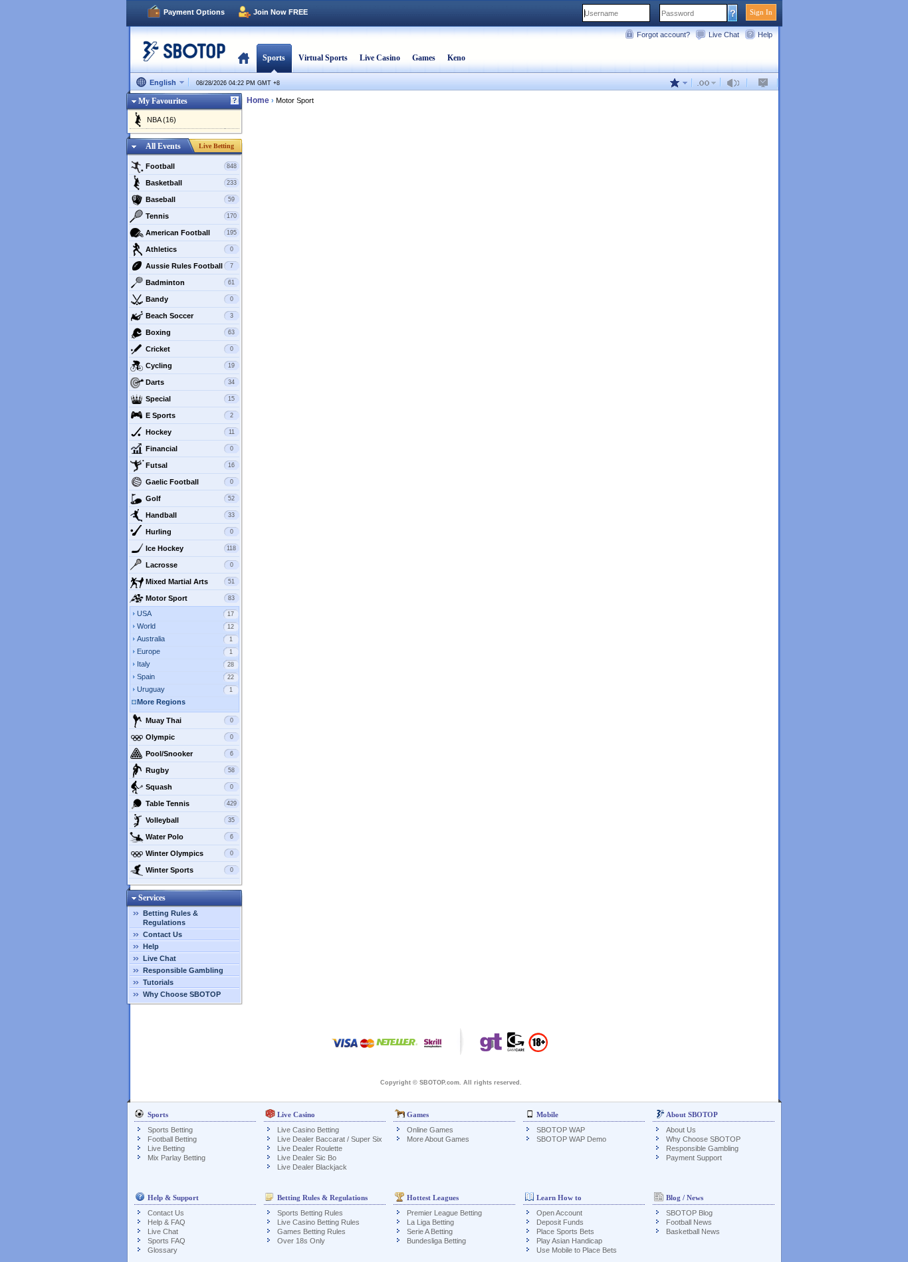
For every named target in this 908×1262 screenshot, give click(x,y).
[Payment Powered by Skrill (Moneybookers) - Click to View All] (432, 1050)
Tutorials (158, 982)
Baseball (190, 199)
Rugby (190, 770)
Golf (190, 498)
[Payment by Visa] (345, 1050)
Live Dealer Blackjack (312, 1167)
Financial (189, 449)
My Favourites (162, 101)
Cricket (189, 349)
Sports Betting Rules (310, 1213)
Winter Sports (189, 870)
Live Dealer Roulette (309, 1148)
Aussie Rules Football (189, 266)
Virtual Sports (323, 57)
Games (423, 57)
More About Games (438, 1139)
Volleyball (190, 820)
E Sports (189, 415)
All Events (163, 146)
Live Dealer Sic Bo (306, 1158)
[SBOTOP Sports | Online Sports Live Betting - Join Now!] (180, 56)
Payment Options (194, 12)
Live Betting (216, 146)
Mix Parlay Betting (176, 1158)
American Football (191, 233)
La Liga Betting (430, 1222)
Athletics (189, 249)
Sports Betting (170, 1130)
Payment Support (694, 1158)
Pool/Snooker (189, 754)
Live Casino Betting (308, 1130)
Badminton (190, 282)
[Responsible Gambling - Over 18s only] (538, 1047)
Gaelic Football (189, 482)
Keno (456, 57)
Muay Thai (189, 720)
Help (765, 35)
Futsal (190, 465)
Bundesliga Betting (436, 1241)
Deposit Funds (560, 1222)
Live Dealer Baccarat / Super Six (329, 1139)
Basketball (191, 183)
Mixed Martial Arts (190, 581)
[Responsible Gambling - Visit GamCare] (515, 1045)
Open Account (559, 1213)
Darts (190, 382)
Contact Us (162, 934)
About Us (681, 1130)
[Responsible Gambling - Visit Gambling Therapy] (491, 1045)
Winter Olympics (189, 853)
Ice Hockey (191, 548)
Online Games (430, 1130)
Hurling (189, 532)
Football (191, 166)
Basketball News (693, 1231)
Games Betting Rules (311, 1231)
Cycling (190, 365)
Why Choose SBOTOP (182, 994)
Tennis (191, 216)
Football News (689, 1222)
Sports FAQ (166, 1241)
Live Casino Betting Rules (318, 1222)
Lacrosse (189, 565)
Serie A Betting (430, 1231)
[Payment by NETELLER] (396, 1050)
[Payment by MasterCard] (367, 1050)
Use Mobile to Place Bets (576, 1250)
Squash (189, 787)
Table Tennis (191, 803)
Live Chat (724, 35)
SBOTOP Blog (689, 1213)
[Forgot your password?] (733, 12)
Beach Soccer (189, 316)
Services (152, 897)
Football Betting (172, 1139)
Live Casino (380, 57)
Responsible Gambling (183, 970)
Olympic (189, 737)
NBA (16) (161, 120)
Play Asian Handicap (569, 1241)
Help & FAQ (166, 1222)
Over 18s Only (301, 1241)
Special (190, 399)
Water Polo (189, 837)
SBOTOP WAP (560, 1130)
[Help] (234, 101)
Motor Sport (190, 598)
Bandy (189, 299)
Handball (190, 515)
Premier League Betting (444, 1213)
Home (243, 57)
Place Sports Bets (565, 1231)
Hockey (190, 432)
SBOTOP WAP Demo (571, 1139)
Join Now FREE (280, 12)
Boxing (190, 332)
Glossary (162, 1250)
